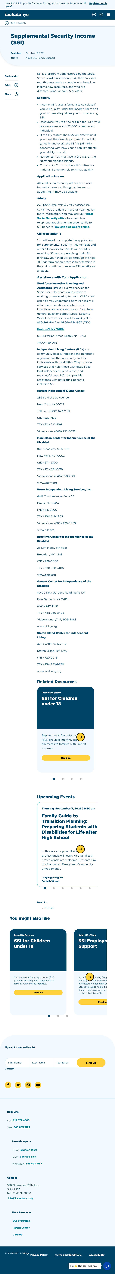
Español (49, 908)
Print (7, 85)
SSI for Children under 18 (59, 701)
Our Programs (21, 1220)
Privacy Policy (39, 1255)
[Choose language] (101, 15)
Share (8, 94)
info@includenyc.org (20, 1198)
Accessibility (97, 1255)
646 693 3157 (28, 1156)
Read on (66, 758)
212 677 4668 (29, 1149)
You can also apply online (71, 227)
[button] (80, 737)
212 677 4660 (21, 1120)
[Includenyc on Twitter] (18, 1085)
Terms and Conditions (68, 1255)
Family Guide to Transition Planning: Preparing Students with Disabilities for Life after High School (69, 826)
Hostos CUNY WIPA (50, 329)
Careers (17, 1234)
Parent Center (21, 1227)
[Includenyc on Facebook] (8, 1085)
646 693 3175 (22, 1127)
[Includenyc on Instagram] (28, 1085)
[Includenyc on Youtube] (38, 1085)
